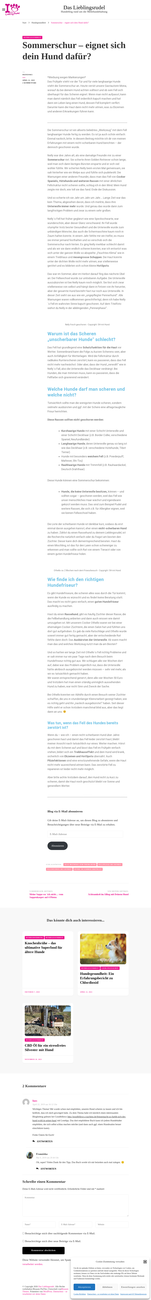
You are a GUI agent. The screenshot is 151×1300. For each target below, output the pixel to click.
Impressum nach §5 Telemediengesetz (133, 1294)
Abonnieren (57, 845)
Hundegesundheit (32, 37)
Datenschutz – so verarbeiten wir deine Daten (103, 1294)
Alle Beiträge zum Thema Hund (80, 864)
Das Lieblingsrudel (84, 7)
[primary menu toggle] (3, 10)
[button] (145, 1261)
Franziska (27, 74)
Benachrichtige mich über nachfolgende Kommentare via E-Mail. (60, 1233)
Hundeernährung (34, 937)
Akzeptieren (84, 1287)
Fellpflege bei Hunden (109, 864)
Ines (34, 1100)
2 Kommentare (32, 83)
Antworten (45, 1141)
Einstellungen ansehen (133, 1287)
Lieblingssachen (110, 968)
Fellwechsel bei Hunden (59, 869)
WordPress (47, 1291)
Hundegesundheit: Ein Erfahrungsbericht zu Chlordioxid (97, 978)
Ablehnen (107, 1287)
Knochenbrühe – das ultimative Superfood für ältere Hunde (43, 947)
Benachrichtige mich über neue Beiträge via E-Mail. (53, 1241)
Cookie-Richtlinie (80, 1294)
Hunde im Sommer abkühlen (88, 869)
